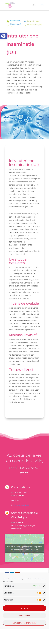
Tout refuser (24, 615)
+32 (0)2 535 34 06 (21, 505)
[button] (3, 36)
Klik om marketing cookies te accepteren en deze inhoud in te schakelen (24, 548)
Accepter (24, 608)
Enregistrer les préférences (24, 622)
